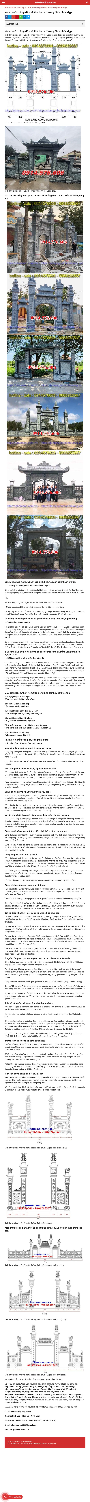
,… (46, 1397)
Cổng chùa (9, 772)
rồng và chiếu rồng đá (14, 1392)
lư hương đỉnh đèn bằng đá (56, 1395)
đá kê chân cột (69, 1389)
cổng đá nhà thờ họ (22, 35)
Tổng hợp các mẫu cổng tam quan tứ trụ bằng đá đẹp (38, 1379)
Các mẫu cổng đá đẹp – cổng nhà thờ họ (24, 743)
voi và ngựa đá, (76, 1395)
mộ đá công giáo (29, 1389)
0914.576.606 (52, 1444)
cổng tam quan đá (13, 1389)
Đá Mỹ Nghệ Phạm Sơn (45, 2)
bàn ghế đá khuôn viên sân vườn (19, 1395)
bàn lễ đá (39, 1395)
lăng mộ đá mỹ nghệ (14, 1397)
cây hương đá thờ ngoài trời (49, 1389)
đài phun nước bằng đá (35, 1392)
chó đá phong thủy (55, 1392)
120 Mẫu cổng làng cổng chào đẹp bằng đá (25, 658)
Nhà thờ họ (9, 795)
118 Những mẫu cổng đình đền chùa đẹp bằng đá (28, 586)
